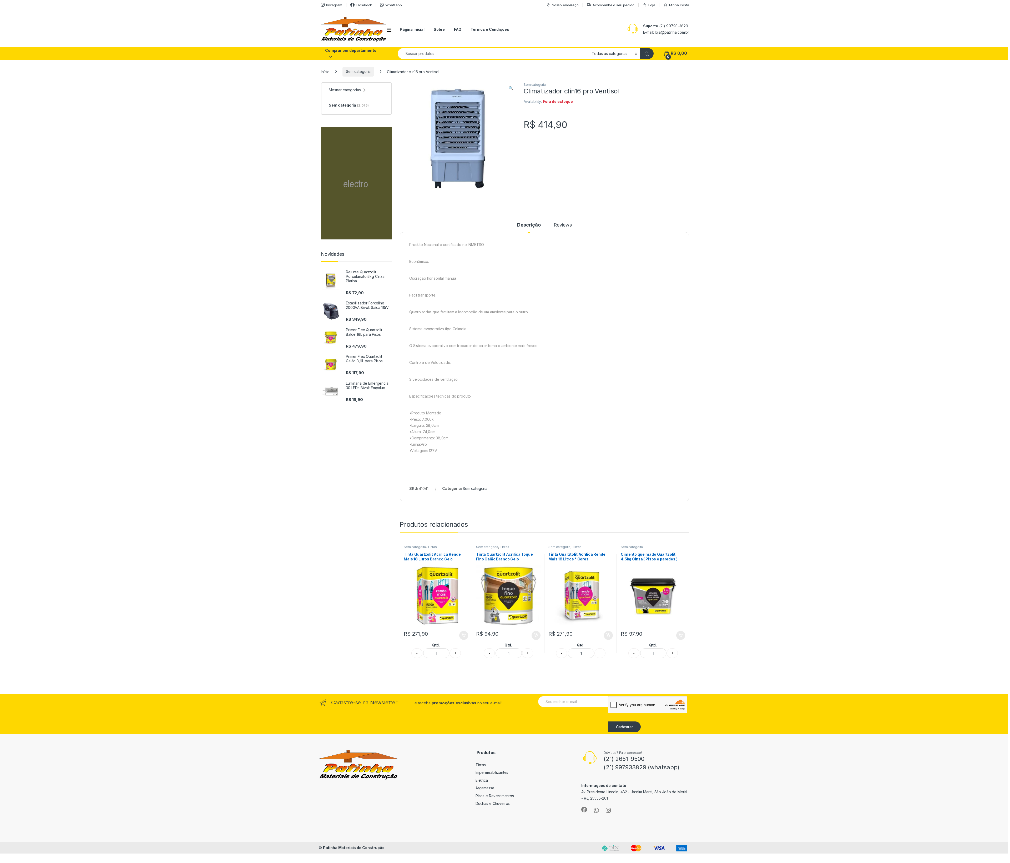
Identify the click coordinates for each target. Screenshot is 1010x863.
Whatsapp (393, 5)
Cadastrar (624, 727)
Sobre (439, 29)
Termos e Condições (490, 29)
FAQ (457, 29)
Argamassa (485, 788)
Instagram (334, 5)
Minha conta (679, 5)
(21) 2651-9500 (624, 758)
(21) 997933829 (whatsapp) (642, 767)
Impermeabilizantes (492, 772)
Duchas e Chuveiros (493, 803)
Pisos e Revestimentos (495, 796)
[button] (511, 88)
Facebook (364, 5)
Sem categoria (358, 71)
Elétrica (482, 780)
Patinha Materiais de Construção (354, 847)
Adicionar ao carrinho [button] (460, 635)
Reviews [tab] (563, 225)
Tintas (432, 547)
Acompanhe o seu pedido (613, 5)
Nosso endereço (565, 5)
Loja (651, 5)
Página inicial (412, 29)
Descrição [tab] (529, 225)
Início (325, 71)
